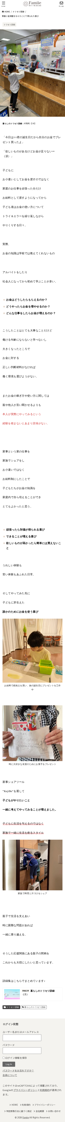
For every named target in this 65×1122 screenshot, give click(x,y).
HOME (15, 1104)
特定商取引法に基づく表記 (18, 1111)
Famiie (25, 1117)
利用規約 (45, 1090)
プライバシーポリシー (25, 1090)
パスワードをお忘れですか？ (18, 1070)
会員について (10, 1075)
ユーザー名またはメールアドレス (21, 1032)
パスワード (9, 1045)
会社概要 (40, 1111)
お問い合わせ (54, 1111)
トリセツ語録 (9, 25)
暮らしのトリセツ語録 (34, 1007)
